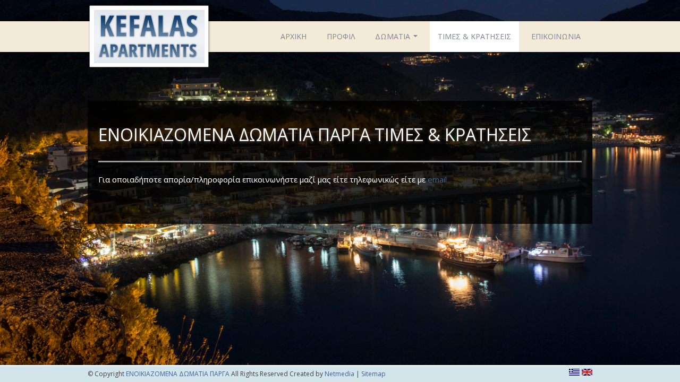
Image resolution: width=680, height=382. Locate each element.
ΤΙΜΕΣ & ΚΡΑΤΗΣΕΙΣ (474, 36)
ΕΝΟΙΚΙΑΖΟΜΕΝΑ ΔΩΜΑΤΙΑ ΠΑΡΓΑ (149, 38)
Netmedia (339, 373)
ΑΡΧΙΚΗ (293, 36)
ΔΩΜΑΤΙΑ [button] (397, 39)
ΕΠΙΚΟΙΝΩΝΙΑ (556, 36)
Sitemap (373, 373)
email (437, 179)
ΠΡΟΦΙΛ (341, 36)
